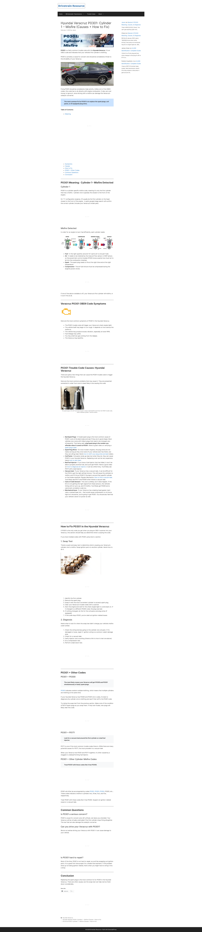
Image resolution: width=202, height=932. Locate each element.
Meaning (68, 114)
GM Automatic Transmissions (74, 14)
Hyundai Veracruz (68, 917)
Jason (123, 22)
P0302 (91, 791)
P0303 (96, 791)
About (100, 14)
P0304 (102, 791)
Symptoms (68, 164)
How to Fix (68, 168)
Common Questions (71, 172)
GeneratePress (112, 929)
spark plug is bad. (71, 447)
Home (60, 14)
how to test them (75, 460)
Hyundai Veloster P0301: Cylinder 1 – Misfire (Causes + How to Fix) (82, 919)
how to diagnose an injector (76, 467)
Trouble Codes (91, 14)
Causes (67, 166)
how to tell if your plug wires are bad (95, 454)
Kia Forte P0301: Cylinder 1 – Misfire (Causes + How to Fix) (80, 921)
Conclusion (68, 174)
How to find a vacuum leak (103, 477)
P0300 (63, 690)
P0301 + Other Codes (72, 170)
